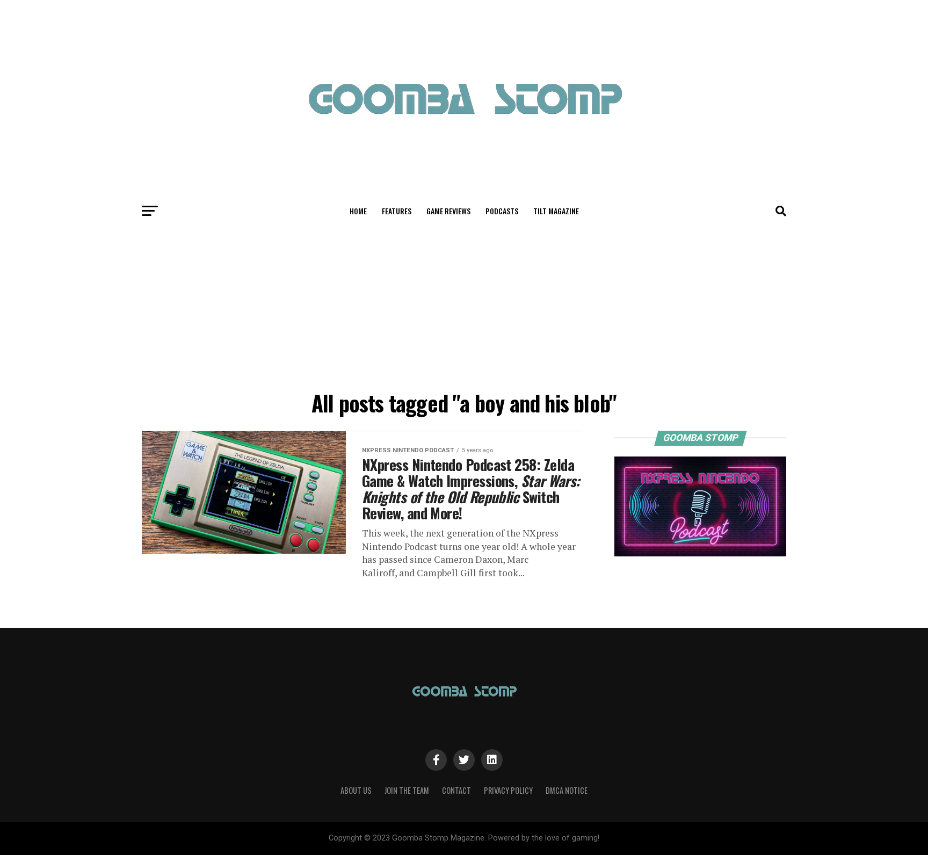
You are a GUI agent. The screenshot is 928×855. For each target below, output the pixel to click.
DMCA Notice (567, 790)
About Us (356, 790)
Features (396, 210)
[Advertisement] (464, 305)
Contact (456, 790)
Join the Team (407, 790)
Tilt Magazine (556, 210)
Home (358, 210)
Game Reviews (448, 210)
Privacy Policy (508, 790)
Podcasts (501, 210)
